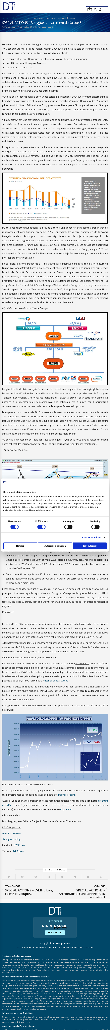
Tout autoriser (90, 546)
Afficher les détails (91, 537)
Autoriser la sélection (55, 546)
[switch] (41, 527)
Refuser (20, 546)
